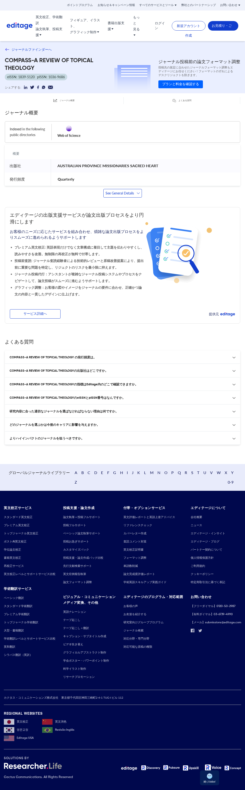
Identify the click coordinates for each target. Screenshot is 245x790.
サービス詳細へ (35, 313)
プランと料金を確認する (180, 84)
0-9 (231, 482)
